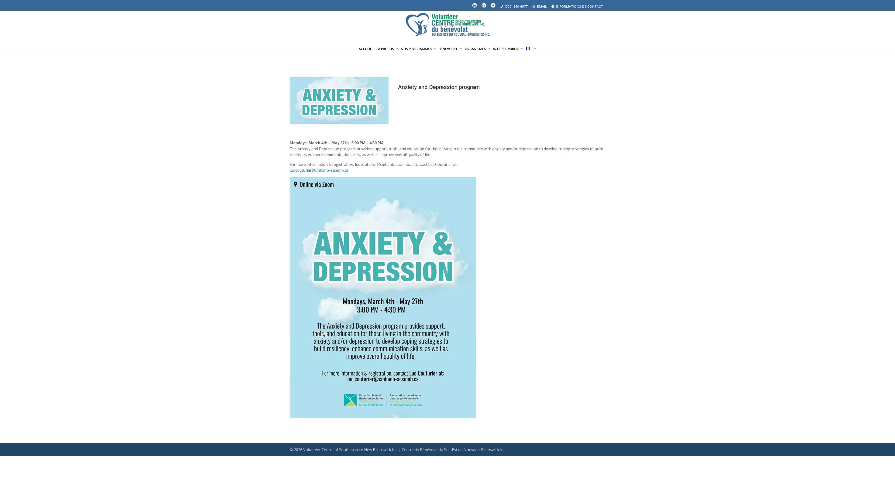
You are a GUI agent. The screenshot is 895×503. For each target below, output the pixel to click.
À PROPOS (386, 49)
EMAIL (542, 6)
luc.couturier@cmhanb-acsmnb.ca (319, 170)
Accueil (365, 49)
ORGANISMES (475, 49)
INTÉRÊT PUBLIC (506, 49)
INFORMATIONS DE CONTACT (579, 6)
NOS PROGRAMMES (416, 49)
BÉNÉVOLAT (448, 49)
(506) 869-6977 (516, 6)
